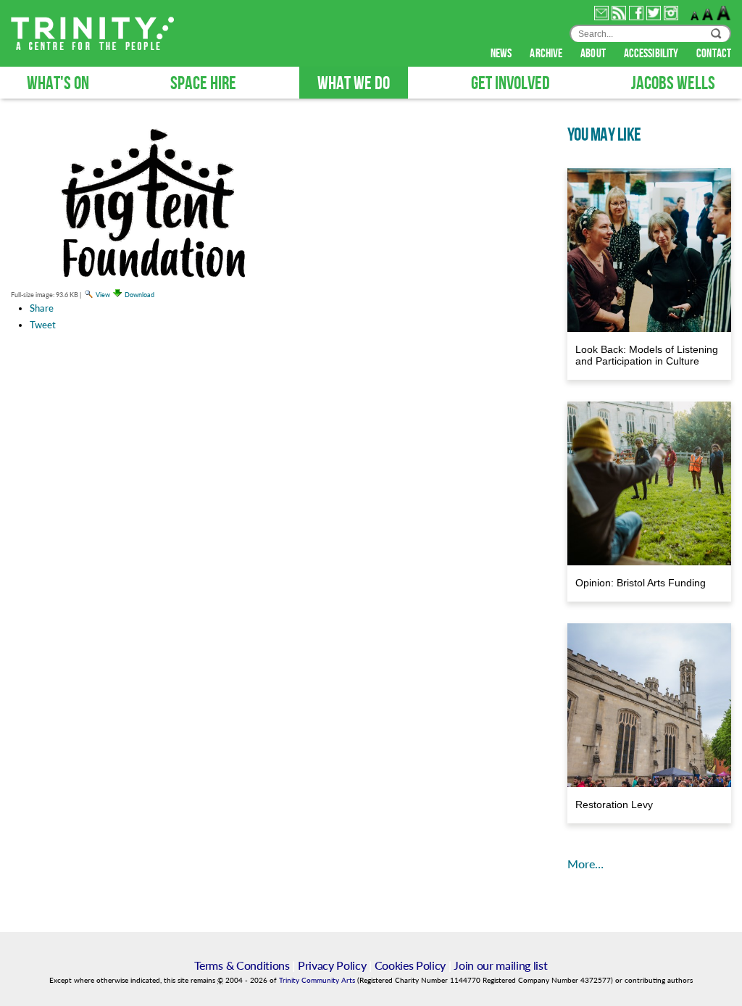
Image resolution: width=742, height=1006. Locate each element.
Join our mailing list (500, 965)
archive (547, 53)
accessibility (652, 53)
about (594, 53)
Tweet (43, 325)
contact (713, 53)
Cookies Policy (410, 965)
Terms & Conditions (241, 965)
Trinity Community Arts (318, 980)
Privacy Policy (332, 965)
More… (585, 863)
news (502, 53)
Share (42, 308)
